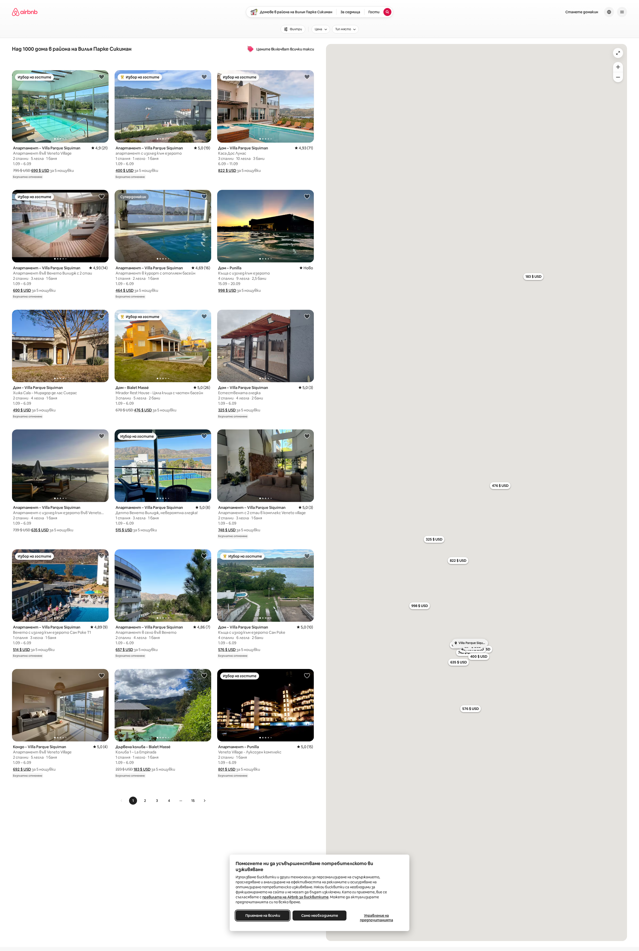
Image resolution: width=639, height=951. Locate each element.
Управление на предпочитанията (376, 917)
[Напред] (204, 801)
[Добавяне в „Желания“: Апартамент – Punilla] (307, 675)
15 (193, 800)
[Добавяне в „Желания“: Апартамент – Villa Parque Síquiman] (102, 77)
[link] (121, 801)
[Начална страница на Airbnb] (24, 12)
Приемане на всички (262, 915)
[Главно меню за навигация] (622, 12)
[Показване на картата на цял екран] (618, 53)
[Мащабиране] (618, 67)
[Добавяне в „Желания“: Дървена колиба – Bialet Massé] (204, 675)
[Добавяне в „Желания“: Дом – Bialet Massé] (204, 316)
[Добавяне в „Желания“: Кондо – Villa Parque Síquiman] (102, 675)
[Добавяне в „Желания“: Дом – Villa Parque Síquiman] (307, 77)
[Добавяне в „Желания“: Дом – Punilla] (307, 196)
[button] (40, 170)
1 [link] (133, 800)
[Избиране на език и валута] (609, 12)
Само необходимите (319, 915)
